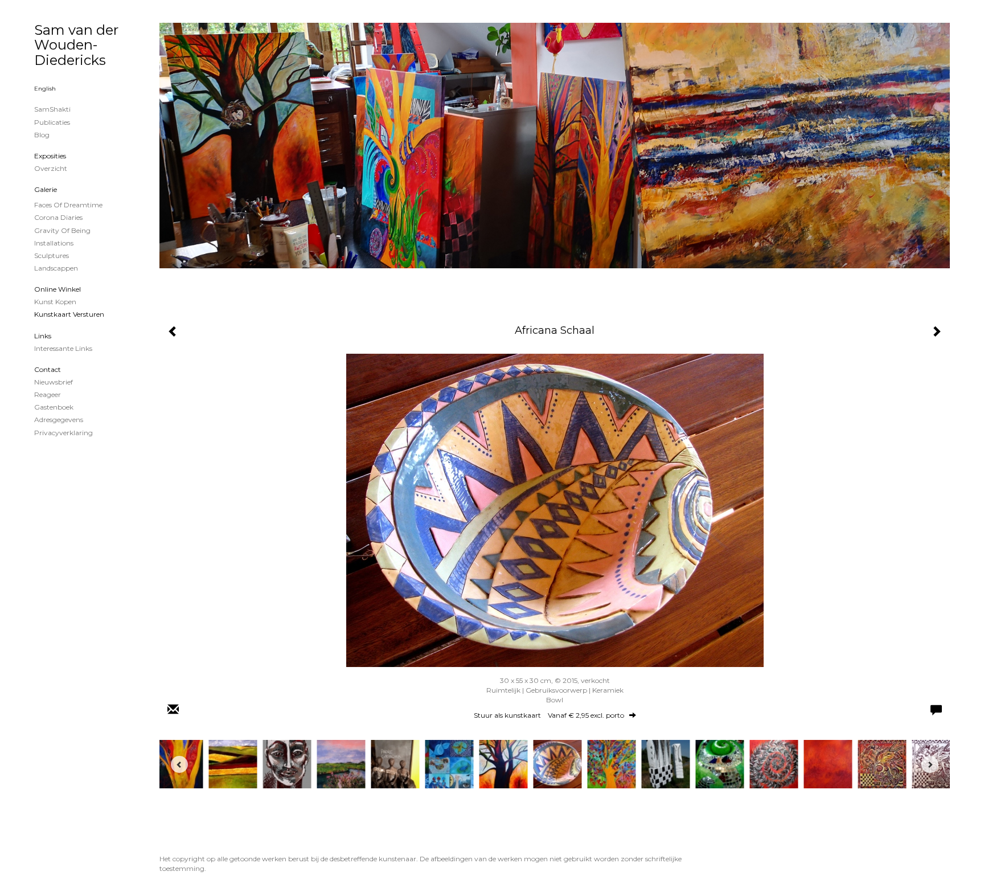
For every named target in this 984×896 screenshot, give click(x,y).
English (45, 88)
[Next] (929, 764)
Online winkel (57, 289)
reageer (47, 394)
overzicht (50, 168)
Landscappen (56, 268)
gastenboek (53, 407)
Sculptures (51, 255)
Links (42, 336)
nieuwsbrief (53, 382)
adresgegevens (58, 419)
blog (42, 134)
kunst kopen (55, 301)
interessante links (63, 348)
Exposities (50, 156)
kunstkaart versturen (69, 314)
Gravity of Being (62, 230)
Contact (47, 369)
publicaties (52, 122)
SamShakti (52, 109)
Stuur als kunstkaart (549, 715)
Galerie (45, 189)
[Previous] (179, 764)
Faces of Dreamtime (68, 205)
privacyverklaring (63, 432)
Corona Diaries (58, 217)
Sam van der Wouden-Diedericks (76, 45)
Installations (53, 243)
